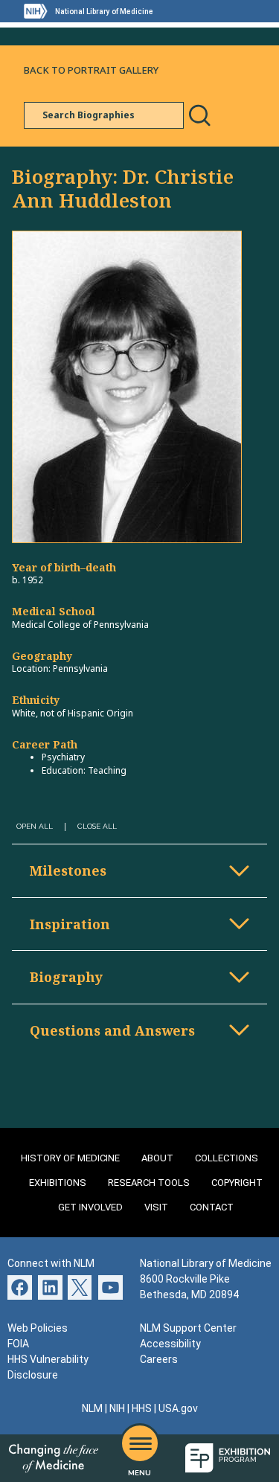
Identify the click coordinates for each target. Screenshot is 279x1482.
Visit (156, 1207)
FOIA (18, 1344)
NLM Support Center (188, 1328)
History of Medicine (70, 1158)
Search (199, 115)
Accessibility (170, 1344)
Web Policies (37, 1328)
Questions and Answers (112, 1030)
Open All (34, 826)
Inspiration (70, 924)
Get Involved (90, 1207)
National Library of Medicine (104, 11)
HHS (142, 1408)
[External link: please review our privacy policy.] (50, 1286)
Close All (97, 826)
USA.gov (178, 1408)
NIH (117, 1408)
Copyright (237, 1182)
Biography (66, 977)
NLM (92, 1408)
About (157, 1158)
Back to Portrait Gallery (91, 70)
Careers (159, 1359)
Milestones (68, 870)
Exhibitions (57, 1182)
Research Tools (149, 1182)
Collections (226, 1158)
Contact (212, 1207)
